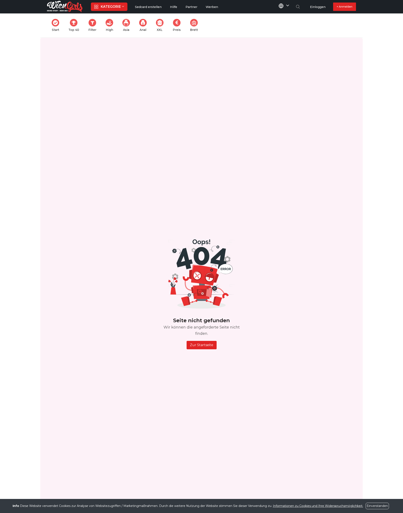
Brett (195, 25)
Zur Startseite (201, 345)
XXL (161, 25)
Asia (127, 25)
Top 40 (75, 25)
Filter (93, 25)
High (111, 25)
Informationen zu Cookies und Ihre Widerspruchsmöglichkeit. (318, 506)
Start (57, 25)
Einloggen (318, 7)
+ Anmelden (344, 6)
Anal (144, 25)
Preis (178, 25)
